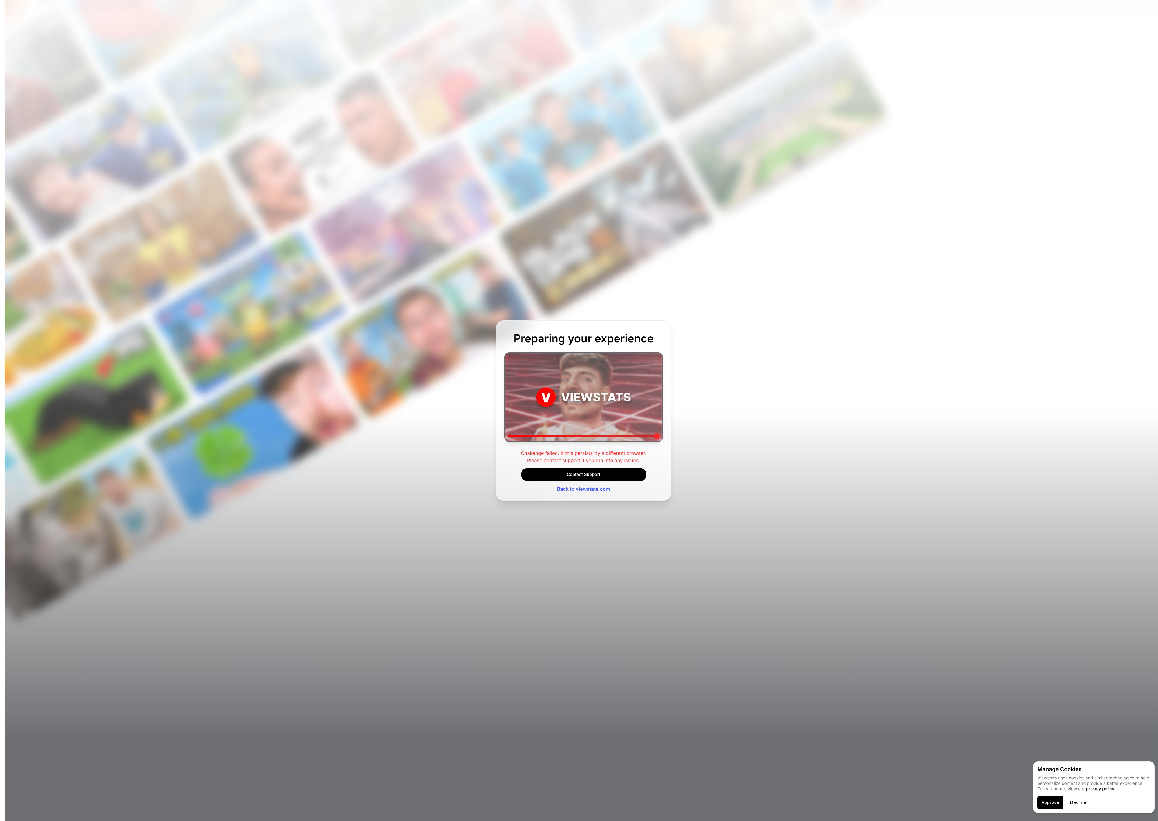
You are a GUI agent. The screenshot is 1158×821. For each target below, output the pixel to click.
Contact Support (583, 474)
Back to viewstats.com (583, 489)
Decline (1078, 802)
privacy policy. (1100, 789)
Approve (1050, 802)
